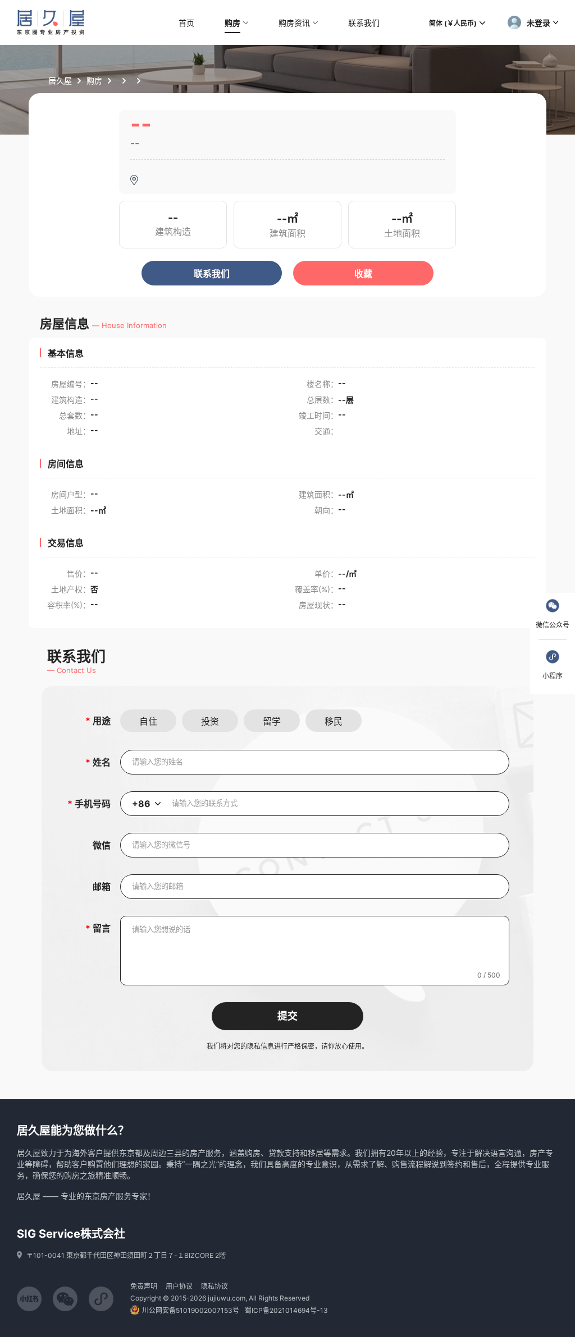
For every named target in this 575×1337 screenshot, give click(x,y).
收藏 (363, 274)
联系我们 (212, 274)
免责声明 (143, 1286)
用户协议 (179, 1286)
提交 (287, 1016)
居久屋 (60, 80)
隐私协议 (214, 1286)
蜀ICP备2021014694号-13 (286, 1310)
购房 (94, 80)
